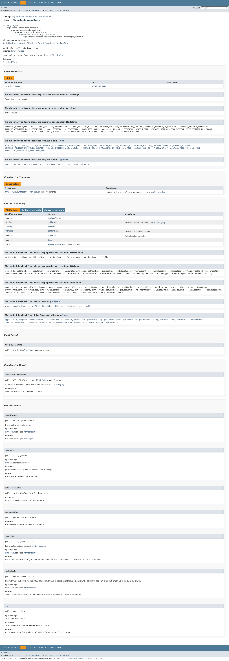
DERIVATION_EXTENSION (15, 164)
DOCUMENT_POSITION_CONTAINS (147, 145)
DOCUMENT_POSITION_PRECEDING (96, 148)
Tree (35, 3)
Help (59, 3)
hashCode (46, 306)
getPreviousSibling (148, 320)
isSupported (45, 322)
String (9, 222)
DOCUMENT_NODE (90, 145)
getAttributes (52, 320)
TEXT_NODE (40, 151)
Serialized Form (10, 62)
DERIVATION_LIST (36, 164)
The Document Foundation (76, 658)
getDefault (53, 222)
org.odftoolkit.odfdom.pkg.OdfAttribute (37, 34)
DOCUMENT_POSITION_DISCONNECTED (179, 145)
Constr (27, 11)
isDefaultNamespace (14, 322)
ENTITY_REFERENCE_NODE (173, 148)
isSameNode (31, 322)
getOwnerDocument (112, 320)
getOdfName (53, 231)
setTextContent (96, 322)
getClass (36, 306)
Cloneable (21, 43)
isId (50, 240)
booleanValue (54, 218)
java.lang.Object (10, 25)
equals (16, 306)
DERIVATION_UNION (80, 164)
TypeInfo (64, 43)
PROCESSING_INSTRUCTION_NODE (19, 151)
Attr (29, 43)
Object (56, 301)
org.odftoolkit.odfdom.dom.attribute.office (31, 17)
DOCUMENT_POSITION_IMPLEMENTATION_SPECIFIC (57, 148)
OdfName (16, 86)
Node (47, 43)
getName (51, 227)
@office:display (56, 55)
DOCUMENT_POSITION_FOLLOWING (19, 148)
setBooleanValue (56, 244)
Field (19, 11)
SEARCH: (196, 8)
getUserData (183, 320)
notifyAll (66, 306)
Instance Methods (31, 210)
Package (14, 3)
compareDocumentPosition (31, 320)
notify (56, 306)
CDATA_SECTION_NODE (31, 145)
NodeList (54, 43)
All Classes (6, 7)
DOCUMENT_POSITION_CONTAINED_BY (115, 145)
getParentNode (130, 320)
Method (35, 11)
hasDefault (53, 236)
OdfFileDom (35, 192)
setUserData (112, 322)
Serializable (9, 43)
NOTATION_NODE (193, 148)
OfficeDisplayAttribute (16, 192)
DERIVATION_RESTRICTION (58, 164)
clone (7, 306)
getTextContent (167, 320)
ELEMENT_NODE (139, 148)
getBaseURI (66, 320)
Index (53, 3)
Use (29, 3)
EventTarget (38, 43)
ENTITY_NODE (154, 148)
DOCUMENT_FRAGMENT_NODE (70, 145)
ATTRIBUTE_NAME (99, 86)
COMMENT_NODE (49, 145)
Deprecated (43, 3)
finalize (25, 306)
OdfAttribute (17, 51)
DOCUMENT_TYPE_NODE (121, 148)
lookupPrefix (80, 322)
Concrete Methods (54, 210)
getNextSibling (94, 320)
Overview (5, 3)
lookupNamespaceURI (62, 322)
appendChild (11, 320)
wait (75, 306)
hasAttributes (197, 320)
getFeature (79, 320)
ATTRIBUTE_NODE (12, 145)
